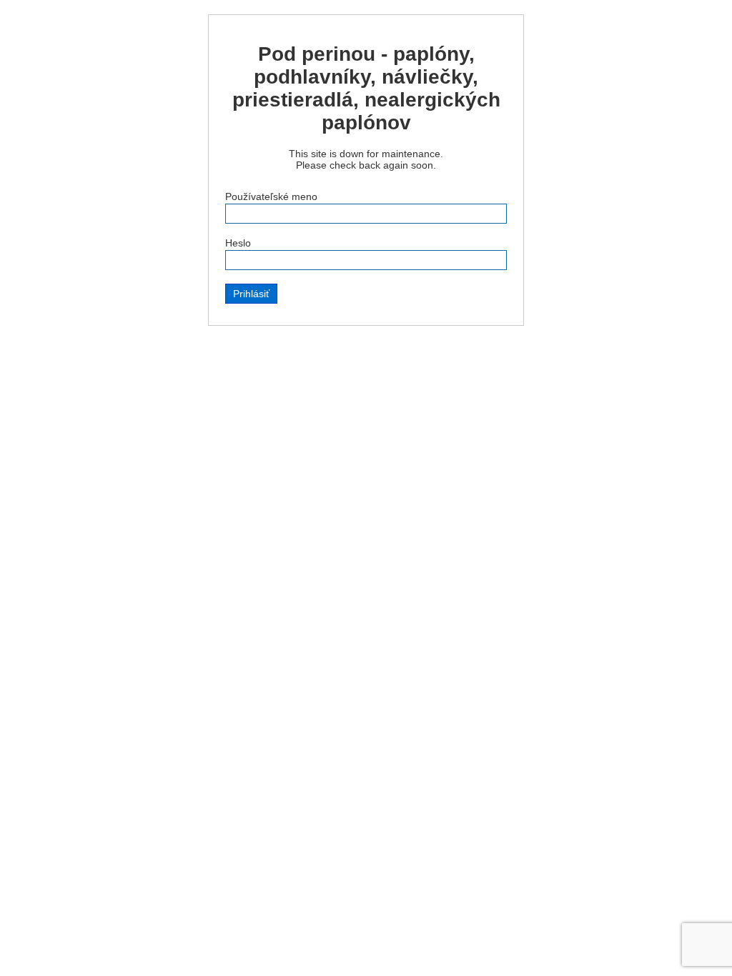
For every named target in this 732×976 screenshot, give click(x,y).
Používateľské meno (271, 196)
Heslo (238, 243)
